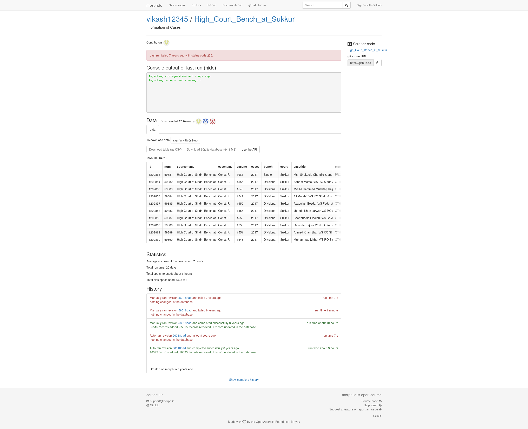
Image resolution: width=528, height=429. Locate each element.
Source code (370, 401)
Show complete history (244, 379)
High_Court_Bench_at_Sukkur (244, 18)
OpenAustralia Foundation (273, 422)
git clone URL (357, 56)
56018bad (185, 298)
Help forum (258, 5)
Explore (196, 5)
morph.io (154, 5)
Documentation (232, 5)
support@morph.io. (162, 401)
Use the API (249, 149)
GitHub (154, 405)
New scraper (177, 5)
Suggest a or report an (353, 409)
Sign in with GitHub (369, 5)
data (153, 129)
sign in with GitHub (185, 140)
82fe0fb (377, 415)
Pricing (211, 5)
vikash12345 (167, 18)
